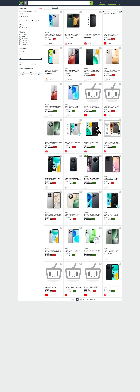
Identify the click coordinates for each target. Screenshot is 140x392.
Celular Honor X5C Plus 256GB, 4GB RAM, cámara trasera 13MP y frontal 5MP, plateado (53, 251)
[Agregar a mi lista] (61, 12)
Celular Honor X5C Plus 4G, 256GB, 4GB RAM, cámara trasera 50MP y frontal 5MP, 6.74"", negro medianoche (111, 216)
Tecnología (30, 51)
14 (87, 299)
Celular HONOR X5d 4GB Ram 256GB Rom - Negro (92, 35)
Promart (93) (25, 42)
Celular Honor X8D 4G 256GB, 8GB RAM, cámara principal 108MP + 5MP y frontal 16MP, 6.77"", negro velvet (92, 216)
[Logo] (21, 3)
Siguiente (92, 299)
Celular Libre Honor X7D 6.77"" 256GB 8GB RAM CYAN (53, 286)
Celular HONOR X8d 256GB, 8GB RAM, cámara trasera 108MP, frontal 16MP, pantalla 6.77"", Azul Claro (72, 108)
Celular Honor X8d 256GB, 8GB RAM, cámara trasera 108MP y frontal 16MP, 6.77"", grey (53, 36)
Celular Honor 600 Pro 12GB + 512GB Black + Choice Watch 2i (112, 142)
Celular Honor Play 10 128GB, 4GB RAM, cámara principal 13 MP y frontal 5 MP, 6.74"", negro (92, 72)
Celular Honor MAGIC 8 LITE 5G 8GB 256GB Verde (53, 142)
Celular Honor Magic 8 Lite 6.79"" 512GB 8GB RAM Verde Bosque (92, 107)
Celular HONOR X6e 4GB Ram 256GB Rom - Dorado (53, 71)
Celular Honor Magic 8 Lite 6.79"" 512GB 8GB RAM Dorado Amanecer (73, 287)
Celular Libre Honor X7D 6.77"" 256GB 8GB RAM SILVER (112, 106)
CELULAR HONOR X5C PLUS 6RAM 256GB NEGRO (52, 178)
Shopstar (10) (25, 44)
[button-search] (91, 3)
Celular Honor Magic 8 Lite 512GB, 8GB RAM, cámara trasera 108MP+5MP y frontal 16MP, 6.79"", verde (111, 252)
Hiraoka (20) (25, 36)
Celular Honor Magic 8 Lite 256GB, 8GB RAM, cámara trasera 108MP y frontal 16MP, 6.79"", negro (73, 72)
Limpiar (40, 8)
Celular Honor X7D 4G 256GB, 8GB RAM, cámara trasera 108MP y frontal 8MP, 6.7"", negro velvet (112, 180)
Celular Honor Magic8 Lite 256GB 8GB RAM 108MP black (73, 178)
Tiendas (102, 3)
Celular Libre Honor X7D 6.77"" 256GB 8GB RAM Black (112, 35)
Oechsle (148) (25, 38)
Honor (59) (24, 27)
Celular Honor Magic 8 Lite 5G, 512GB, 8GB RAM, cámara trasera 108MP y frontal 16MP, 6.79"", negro (53, 108)
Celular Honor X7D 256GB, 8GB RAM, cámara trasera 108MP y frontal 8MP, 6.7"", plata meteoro (53, 215)
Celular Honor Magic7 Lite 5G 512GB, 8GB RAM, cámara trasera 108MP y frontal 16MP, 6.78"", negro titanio (92, 180)
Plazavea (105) (25, 40)
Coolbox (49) (25, 34)
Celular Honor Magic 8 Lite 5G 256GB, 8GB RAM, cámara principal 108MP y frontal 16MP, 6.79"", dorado (73, 216)
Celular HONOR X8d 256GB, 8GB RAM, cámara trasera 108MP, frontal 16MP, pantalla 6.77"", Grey (72, 252)
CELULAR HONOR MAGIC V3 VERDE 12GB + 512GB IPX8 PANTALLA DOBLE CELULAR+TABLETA (72, 36)
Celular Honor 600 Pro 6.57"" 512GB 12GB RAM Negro (92, 286)
